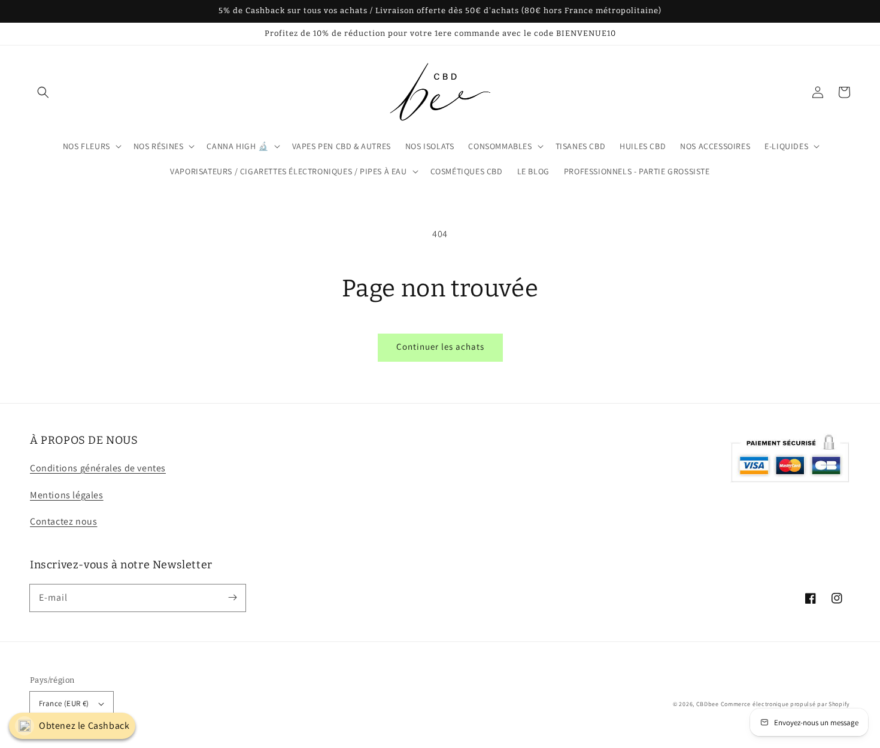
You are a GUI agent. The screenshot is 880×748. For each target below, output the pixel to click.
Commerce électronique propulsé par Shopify (785, 704)
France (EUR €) (64, 703)
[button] (43, 92)
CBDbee (707, 704)
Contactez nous (63, 521)
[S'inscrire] (232, 598)
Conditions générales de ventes (98, 468)
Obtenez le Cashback (84, 725)
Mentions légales (67, 495)
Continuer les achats (440, 346)
